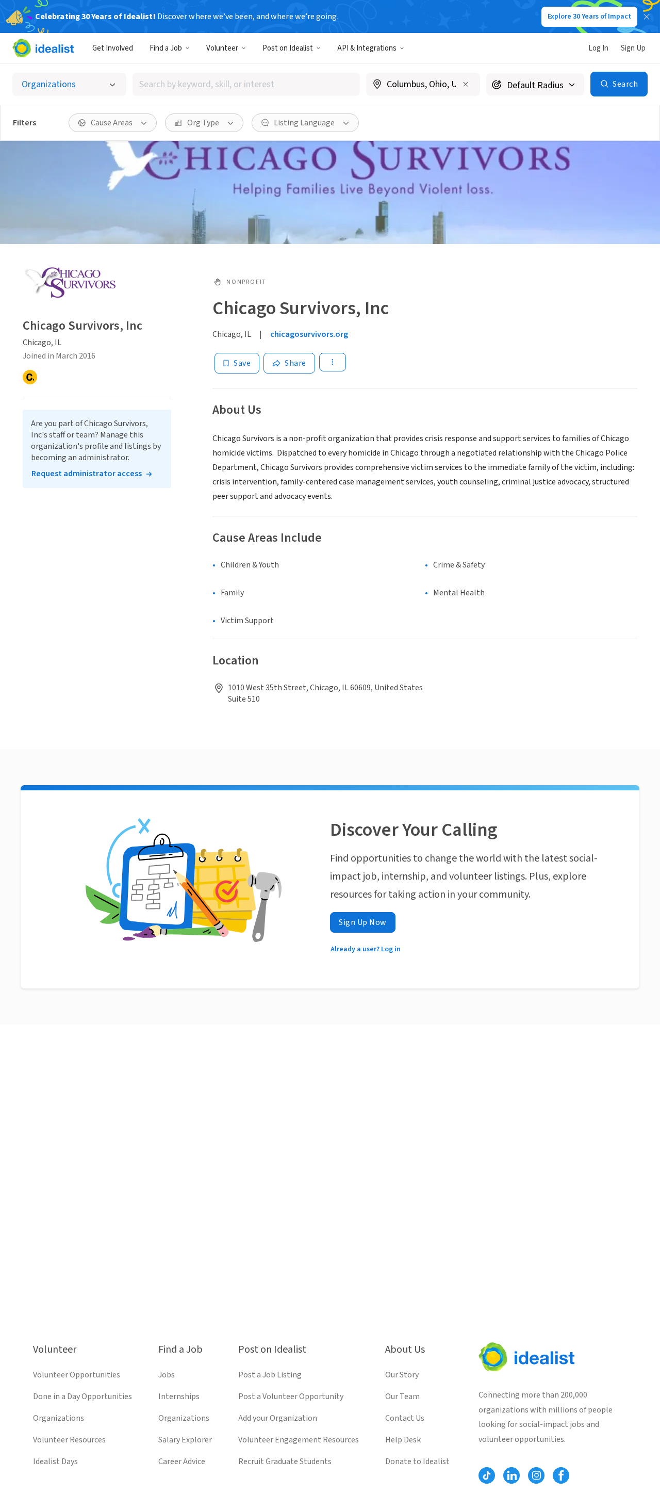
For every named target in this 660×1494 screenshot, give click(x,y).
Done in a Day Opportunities (82, 1396)
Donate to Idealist (417, 1461)
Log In (598, 48)
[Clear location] (465, 84)
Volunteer (222, 48)
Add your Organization (277, 1418)
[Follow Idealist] (486, 1475)
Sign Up (633, 48)
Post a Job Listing (270, 1375)
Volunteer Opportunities (76, 1375)
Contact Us (404, 1418)
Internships (179, 1396)
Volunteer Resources (69, 1440)
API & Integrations (367, 48)
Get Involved (112, 48)
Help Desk (403, 1440)
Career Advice (181, 1461)
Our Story (402, 1375)
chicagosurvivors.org (309, 334)
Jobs (166, 1375)
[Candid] (30, 377)
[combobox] (246, 84)
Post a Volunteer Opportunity (290, 1396)
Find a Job (166, 48)
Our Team (402, 1396)
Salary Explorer (185, 1440)
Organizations (58, 1418)
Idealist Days (55, 1461)
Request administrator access (86, 474)
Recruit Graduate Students (285, 1461)
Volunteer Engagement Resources (298, 1440)
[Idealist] (43, 48)
